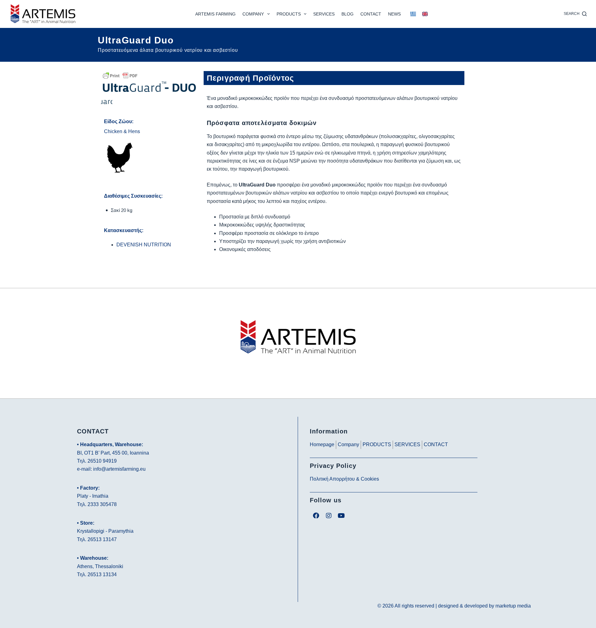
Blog (347, 13)
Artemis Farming (215, 13)
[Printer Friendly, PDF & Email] (120, 75)
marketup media (513, 605)
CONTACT (370, 13)
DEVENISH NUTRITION (143, 244)
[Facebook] (316, 515)
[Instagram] (329, 515)
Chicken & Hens (122, 131)
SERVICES (324, 13)
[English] (425, 14)
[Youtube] (341, 515)
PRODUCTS (289, 13)
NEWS (394, 13)
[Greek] (413, 14)
